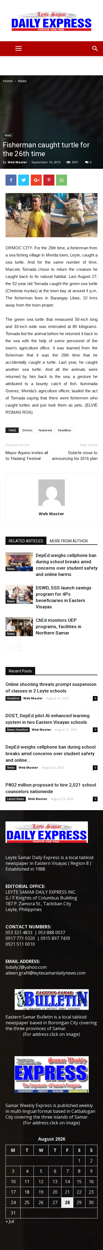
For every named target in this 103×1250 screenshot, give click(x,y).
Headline (13, 698)
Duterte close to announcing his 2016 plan (75, 455)
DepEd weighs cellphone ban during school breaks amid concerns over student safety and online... (50, 753)
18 (26, 1192)
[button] (95, 48)
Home (8, 81)
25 (26, 1202)
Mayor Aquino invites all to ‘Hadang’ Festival (26, 455)
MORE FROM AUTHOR (69, 541)
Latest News (15, 799)
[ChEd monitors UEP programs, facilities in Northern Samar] (19, 626)
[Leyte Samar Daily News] (51, 20)
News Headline (17, 730)
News (22, 81)
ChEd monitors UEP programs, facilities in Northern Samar (58, 626)
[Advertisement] (52, 66)
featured (45, 430)
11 (26, 1182)
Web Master (17, 162)
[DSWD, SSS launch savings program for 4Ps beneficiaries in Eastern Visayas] (19, 594)
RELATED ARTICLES (26, 541)
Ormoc (27, 430)
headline (64, 430)
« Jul (9, 1221)
